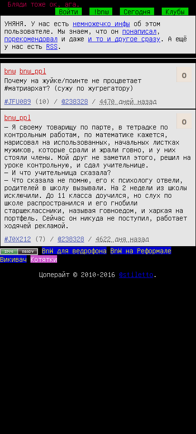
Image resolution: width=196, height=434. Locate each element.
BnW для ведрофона (74, 250)
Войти (68, 11)
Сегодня (137, 11)
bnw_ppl (33, 70)
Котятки (43, 259)
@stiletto (136, 274)
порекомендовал (31, 38)
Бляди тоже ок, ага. (44, 4)
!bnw (100, 11)
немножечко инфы (101, 23)
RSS (52, 46)
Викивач (13, 259)
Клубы (175, 11)
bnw (10, 70)
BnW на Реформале (140, 250)
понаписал (139, 31)
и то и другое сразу (124, 38)
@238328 (74, 101)
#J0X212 (17, 238)
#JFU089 (17, 101)
